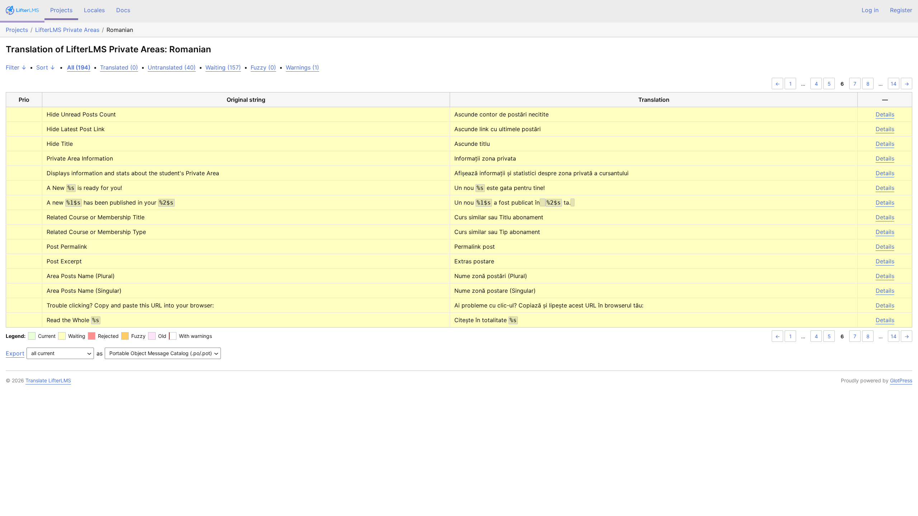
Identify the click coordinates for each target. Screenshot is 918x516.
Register (901, 10)
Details (885, 114)
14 (893, 84)
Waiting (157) (223, 67)
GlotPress (901, 380)
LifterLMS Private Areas (67, 29)
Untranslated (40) (172, 67)
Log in (870, 10)
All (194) (78, 67)
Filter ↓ (16, 67)
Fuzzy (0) (263, 67)
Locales (94, 10)
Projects (61, 10)
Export (15, 353)
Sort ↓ (45, 67)
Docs (123, 10)
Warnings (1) (302, 67)
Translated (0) (119, 67)
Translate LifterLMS (48, 380)
